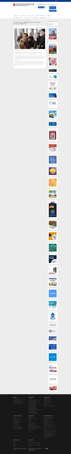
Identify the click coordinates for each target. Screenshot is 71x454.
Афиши (14, 442)
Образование (31, 417)
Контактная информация (47, 436)
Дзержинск (16, 15)
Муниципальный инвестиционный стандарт (50, 434)
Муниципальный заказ (16, 424)
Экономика (15, 417)
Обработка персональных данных (33, 413)
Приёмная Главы (52, 7)
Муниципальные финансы (32, 403)
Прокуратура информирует (32, 412)
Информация (18, 20)
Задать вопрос (46, 437)
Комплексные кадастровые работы (49, 405)
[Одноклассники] (45, 448)
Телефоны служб (46, 404)
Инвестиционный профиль (48, 418)
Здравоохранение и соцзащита (33, 418)
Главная (14, 20)
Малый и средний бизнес (17, 420)
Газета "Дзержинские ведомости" (18, 403)
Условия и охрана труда (32, 428)
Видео (14, 443)
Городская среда (30, 15)
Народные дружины (43, 17)
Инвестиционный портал (18, 17)
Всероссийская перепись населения (34, 426)
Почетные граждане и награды (17, 401)
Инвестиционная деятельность (17, 418)
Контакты (14, 449)
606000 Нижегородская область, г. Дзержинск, (53, 4)
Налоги (14, 425)
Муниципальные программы (17, 427)
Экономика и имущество (40, 15)
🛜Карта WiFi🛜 (41, 7)
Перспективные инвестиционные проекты (50, 430)
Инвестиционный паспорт (47, 419)
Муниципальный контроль (32, 405)
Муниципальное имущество (17, 426)
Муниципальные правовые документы (34, 402)
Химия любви (35, 17)
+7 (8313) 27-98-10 (31, 450)
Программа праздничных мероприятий (34, 442)
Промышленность (16, 419)
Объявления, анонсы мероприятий (25, 20)
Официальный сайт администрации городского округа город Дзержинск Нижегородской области (25, 4)
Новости (50, 22)
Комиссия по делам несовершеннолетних (35, 427)
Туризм (30, 430)
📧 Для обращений (53, 10)
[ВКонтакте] (44, 448)
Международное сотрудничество (18, 402)
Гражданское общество (32, 425)
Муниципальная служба (32, 411)
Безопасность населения (32, 424)
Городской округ (23, 15)
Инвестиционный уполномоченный (49, 417)
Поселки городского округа (33, 407)
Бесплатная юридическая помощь (18, 428)
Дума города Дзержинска (32, 406)
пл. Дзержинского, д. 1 (52, 5)
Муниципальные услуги (32, 404)
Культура (30, 419)
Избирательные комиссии (32, 401)
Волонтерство (31, 429)
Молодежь (30, 420)
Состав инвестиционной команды (49, 435)
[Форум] (47, 448)
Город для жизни (49, 15)
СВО (48, 17)
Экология (45, 403)
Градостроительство (47, 401)
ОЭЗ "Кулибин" (46, 420)
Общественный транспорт (47, 402)
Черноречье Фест (27, 17)
